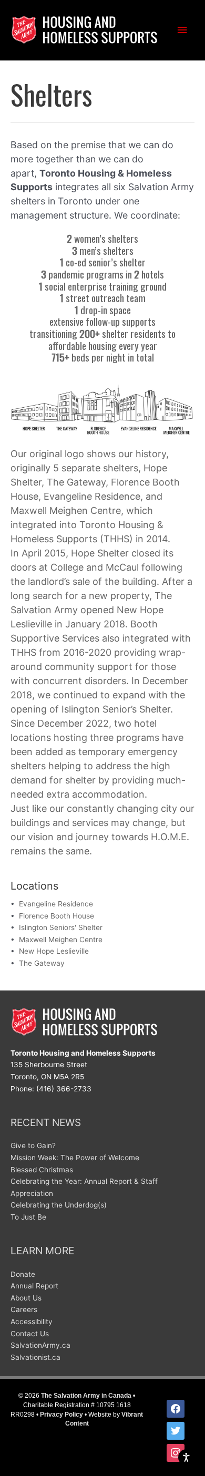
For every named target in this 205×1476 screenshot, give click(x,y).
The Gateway (42, 963)
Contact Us (30, 1333)
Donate (23, 1274)
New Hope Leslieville (54, 951)
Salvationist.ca (35, 1357)
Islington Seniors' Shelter (60, 927)
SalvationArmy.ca (40, 1345)
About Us (26, 1298)
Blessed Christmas (42, 1169)
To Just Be (28, 1217)
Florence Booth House (56, 916)
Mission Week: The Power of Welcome (75, 1157)
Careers (24, 1309)
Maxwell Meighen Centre (60, 939)
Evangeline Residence (56, 904)
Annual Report (34, 1286)
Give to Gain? (33, 1145)
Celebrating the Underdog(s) (59, 1205)
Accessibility (32, 1321)
